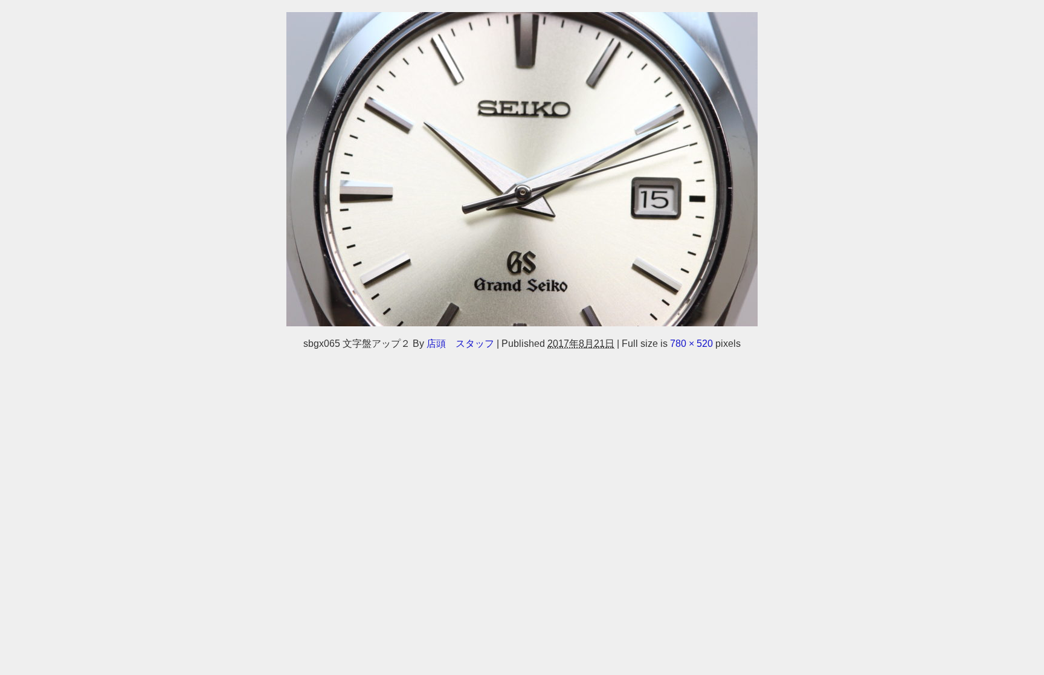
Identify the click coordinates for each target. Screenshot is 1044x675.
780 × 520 (691, 343)
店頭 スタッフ (460, 343)
